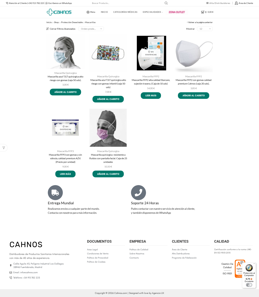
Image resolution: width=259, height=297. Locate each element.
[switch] (249, 285)
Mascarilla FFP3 (65, 151)
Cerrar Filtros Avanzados (62, 28)
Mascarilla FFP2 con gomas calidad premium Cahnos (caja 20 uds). (193, 81)
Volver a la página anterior (200, 22)
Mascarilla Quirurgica (65, 72)
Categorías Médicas (125, 12)
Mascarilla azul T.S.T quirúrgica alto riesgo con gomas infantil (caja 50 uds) (108, 83)
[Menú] (254, 264)
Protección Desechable (72, 22)
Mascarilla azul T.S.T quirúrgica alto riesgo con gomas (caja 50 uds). (65, 78)
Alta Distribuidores (219, 3)
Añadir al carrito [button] (65, 92)
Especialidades (152, 12)
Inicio (104, 12)
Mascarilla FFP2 (151, 76)
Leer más (150, 95)
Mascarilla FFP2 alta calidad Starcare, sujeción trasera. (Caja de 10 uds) (151, 81)
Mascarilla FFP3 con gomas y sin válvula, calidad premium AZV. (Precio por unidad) (65, 158)
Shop (56, 22)
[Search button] (166, 3)
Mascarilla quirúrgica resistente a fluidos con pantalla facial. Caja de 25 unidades (108, 158)
